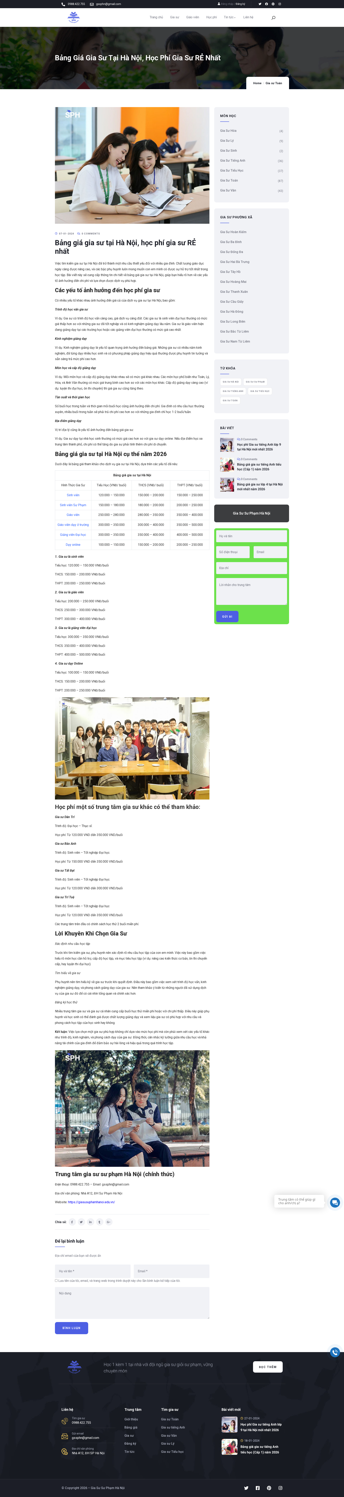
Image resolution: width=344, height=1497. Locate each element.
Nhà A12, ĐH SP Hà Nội (88, 1453)
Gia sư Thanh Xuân (234, 292)
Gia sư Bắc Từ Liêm (234, 331)
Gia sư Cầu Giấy (231, 302)
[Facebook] (266, 4)
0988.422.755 (81, 1423)
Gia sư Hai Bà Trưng (234, 262)
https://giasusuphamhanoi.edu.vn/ (91, 1202)
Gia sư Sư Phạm (255, 382)
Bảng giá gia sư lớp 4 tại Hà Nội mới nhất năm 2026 (260, 486)
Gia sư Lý (227, 141)
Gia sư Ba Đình (231, 242)
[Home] (73, 17)
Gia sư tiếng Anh (232, 160)
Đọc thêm (268, 1367)
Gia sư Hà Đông (231, 311)
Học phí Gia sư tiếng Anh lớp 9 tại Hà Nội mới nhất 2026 (259, 447)
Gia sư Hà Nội (231, 382)
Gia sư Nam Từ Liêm (235, 341)
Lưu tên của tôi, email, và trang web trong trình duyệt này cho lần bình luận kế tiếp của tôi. (119, 1281)
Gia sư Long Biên (232, 321)
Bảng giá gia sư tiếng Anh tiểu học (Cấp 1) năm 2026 (259, 467)
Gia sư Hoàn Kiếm (233, 232)
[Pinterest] (273, 4)
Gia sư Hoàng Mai (233, 282)
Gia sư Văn (228, 190)
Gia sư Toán (274, 83)
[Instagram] (279, 4)
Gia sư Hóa (228, 131)
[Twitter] (260, 4)
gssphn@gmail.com (85, 1438)
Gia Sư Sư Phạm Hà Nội (251, 513)
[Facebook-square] (257, 1488)
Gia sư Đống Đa (231, 252)
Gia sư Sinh (228, 150)
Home (257, 83)
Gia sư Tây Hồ (230, 272)
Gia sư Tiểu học (231, 170)
